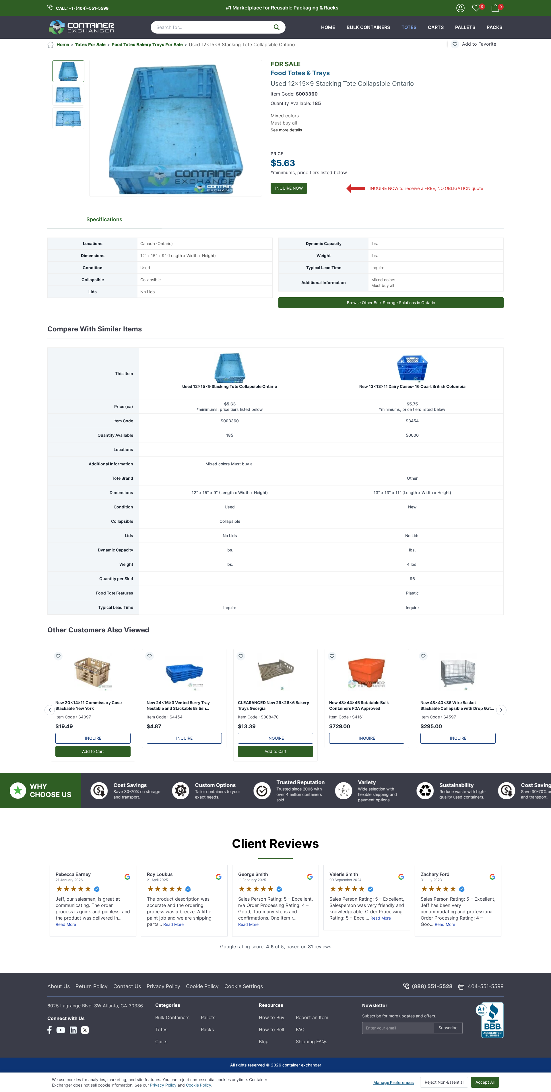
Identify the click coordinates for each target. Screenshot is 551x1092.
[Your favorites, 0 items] (476, 8)
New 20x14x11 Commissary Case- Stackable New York (89, 705)
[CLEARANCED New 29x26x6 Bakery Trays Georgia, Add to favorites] (243, 656)
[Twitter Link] (85, 1030)
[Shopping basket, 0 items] (495, 7)
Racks (494, 27)
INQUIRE (93, 738)
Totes (408, 27)
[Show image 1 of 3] (68, 71)
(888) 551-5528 (432, 986)
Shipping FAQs (311, 1041)
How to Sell (271, 1029)
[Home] (81, 27)
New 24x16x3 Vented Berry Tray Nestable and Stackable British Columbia (178, 705)
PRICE (277, 153)
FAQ (300, 1029)
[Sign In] (460, 7)
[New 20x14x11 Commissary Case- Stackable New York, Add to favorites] (60, 656)
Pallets (465, 27)
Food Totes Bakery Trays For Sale (147, 44)
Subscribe (448, 1027)
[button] (175, 128)
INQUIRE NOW (289, 188)
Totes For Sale (90, 44)
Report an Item (312, 1017)
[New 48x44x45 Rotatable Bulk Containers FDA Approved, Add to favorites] (334, 656)
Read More (66, 924)
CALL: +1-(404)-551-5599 (82, 8)
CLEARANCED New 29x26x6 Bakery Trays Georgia (273, 705)
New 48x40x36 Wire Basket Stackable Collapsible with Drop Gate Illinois (456, 705)
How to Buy (271, 1017)
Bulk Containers (368, 27)
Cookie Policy (202, 986)
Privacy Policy (163, 986)
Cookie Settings (243, 986)
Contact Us (127, 986)
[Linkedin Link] (73, 1030)
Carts (436, 27)
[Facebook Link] (49, 1030)
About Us (58, 986)
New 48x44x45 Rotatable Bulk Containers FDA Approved (359, 705)
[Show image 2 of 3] (68, 95)
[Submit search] (276, 27)
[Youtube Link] (60, 1030)
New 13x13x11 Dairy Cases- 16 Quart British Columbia (412, 386)
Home (328, 27)
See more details (286, 129)
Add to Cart (93, 751)
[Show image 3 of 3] (68, 118)
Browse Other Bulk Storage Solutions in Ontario (391, 302)
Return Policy (91, 986)
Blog (264, 1041)
